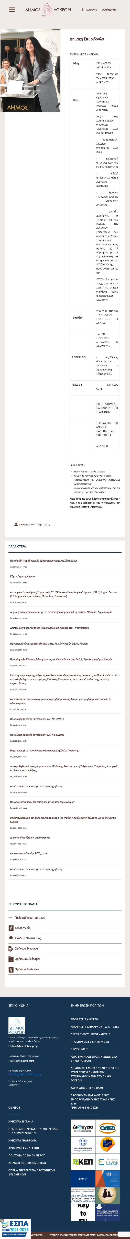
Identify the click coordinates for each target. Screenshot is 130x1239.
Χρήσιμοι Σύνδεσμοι (23, 1148)
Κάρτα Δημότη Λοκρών (87, 1088)
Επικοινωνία (89, 9)
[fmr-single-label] (83, 1128)
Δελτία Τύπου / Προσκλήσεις (90, 1034)
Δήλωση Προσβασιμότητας (27, 1163)
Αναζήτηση (109, 9)
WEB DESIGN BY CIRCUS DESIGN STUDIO (102, 1235)
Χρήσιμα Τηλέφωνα (22, 1140)
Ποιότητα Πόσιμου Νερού (26, 1155)
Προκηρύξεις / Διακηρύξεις (90, 1041)
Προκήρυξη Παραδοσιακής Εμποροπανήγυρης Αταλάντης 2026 (93, 1099)
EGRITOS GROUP (77, 1235)
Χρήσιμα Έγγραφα (20, 1121)
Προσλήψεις (79, 1049)
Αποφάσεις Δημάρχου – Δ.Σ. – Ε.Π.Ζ (95, 1027)
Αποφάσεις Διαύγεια (85, 1019)
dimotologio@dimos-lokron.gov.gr (24, 1074)
